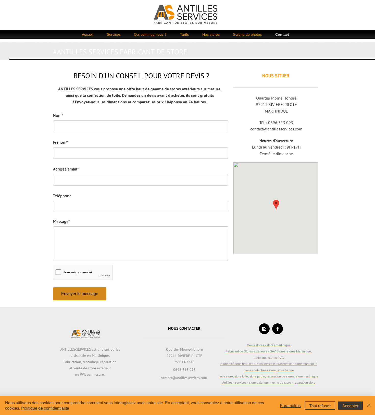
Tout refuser (320, 406)
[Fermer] (369, 405)
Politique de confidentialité (45, 408)
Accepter (350, 406)
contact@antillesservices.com (276, 128)
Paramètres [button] (290, 405)
